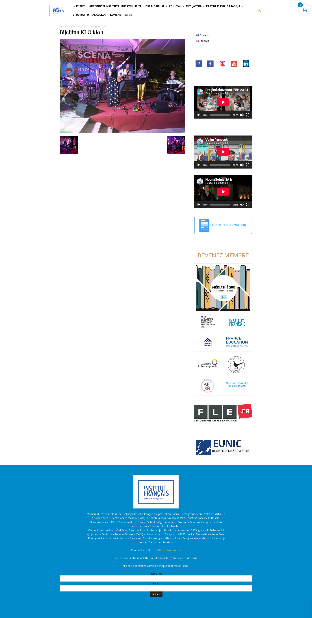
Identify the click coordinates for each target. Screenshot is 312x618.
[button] (259, 10)
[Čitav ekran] (248, 115)
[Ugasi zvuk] (242, 115)
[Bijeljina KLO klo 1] (122, 132)
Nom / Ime (156, 573)
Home (63, 26)
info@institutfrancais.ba (167, 550)
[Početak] (198, 115)
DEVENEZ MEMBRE (223, 255)
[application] (223, 102)
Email (156, 583)
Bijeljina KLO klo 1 (78, 26)
